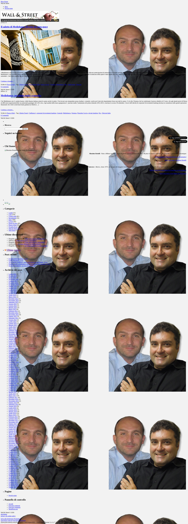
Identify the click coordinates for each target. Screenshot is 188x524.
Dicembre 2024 (13, 283)
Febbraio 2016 (13, 417)
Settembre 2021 (13, 337)
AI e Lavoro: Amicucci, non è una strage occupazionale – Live (28, 262)
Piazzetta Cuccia (82, 113)
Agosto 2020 (13, 355)
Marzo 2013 (12, 478)
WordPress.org (13, 509)
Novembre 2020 (14, 351)
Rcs (66, 84)
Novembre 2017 (14, 381)
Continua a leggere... (7, 81)
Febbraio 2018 (13, 376)
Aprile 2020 (12, 359)
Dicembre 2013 (13, 462)
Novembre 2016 (14, 401)
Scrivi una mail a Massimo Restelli (175, 160)
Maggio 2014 (13, 454)
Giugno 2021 (13, 343)
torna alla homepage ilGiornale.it (11, 519)
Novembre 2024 (14, 284)
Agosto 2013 (13, 470)
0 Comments (5, 87)
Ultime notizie (14, 250)
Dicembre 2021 (13, 332)
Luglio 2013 (12, 471)
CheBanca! (32, 113)
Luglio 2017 (12, 388)
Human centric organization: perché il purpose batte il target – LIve (29, 264)
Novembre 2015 (14, 422)
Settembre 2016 (13, 404)
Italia (10, 220)
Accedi (11, 504)
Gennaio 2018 (13, 378)
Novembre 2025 (14, 279)
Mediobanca (60, 84)
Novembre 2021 (14, 334)
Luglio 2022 (12, 322)
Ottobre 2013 (13, 466)
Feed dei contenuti (14, 505)
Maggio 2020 (13, 357)
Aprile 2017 (12, 394)
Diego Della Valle (34, 84)
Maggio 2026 (13, 276)
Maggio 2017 (13, 392)
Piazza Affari (11, 84)
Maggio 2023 (13, 307)
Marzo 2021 (12, 346)
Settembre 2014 (13, 447)
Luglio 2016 (12, 408)
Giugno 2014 (13, 452)
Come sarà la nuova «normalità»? (35, 239)
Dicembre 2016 (13, 399)
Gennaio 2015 (13, 440)
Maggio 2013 (13, 475)
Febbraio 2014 (13, 459)
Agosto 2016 (13, 406)
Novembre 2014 (14, 443)
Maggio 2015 (13, 433)
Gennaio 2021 (13, 350)
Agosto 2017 (13, 387)
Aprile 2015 (12, 434)
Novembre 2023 (14, 300)
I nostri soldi (12, 216)
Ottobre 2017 (13, 383)
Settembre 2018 (13, 371)
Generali (52, 84)
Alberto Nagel (23, 84)
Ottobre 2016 (13, 403)
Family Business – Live (16, 260)
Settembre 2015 (13, 425)
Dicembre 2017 (13, 380)
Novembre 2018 (14, 369)
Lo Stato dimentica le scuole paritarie (29, 244)
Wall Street (12, 230)
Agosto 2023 (13, 304)
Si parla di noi (13, 227)
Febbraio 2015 (13, 438)
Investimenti (12, 218)
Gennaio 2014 (13, 461)
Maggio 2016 (13, 411)
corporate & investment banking (46, 113)
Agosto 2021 (13, 339)
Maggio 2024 (13, 293)
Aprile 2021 (12, 344)
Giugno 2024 (13, 292)
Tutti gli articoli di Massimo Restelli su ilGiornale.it (170, 157)
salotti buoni (71, 84)
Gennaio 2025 (13, 281)
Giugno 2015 (13, 431)
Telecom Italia (106, 113)
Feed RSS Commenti (19, 520)
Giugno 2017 (13, 390)
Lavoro (11, 221)
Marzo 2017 (12, 396)
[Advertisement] (19, 188)
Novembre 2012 (14, 485)
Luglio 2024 (12, 290)
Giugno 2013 (13, 473)
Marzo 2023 (12, 309)
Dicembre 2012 (13, 484)
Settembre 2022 (13, 318)
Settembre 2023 (13, 302)
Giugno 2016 (13, 410)
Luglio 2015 (12, 429)
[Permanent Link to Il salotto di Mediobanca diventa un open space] (31, 69)
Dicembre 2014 (13, 441)
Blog (6, 7)
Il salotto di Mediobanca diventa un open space (24, 26)
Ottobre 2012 (13, 487)
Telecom (78, 84)
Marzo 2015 (12, 436)
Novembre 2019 (14, 362)
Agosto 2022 (13, 320)
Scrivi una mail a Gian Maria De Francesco (173, 173)
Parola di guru (13, 223)
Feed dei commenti (14, 507)
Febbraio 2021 (13, 348)
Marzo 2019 (12, 366)
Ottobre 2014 (13, 445)
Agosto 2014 (13, 448)
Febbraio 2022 (13, 330)
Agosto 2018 (13, 373)
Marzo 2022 (12, 329)
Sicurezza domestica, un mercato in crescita (22, 266)
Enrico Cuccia (45, 84)
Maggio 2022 (13, 325)
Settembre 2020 (13, 353)
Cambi (11, 213)
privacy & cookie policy (8, 516)
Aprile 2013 (12, 477)
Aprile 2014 (12, 455)
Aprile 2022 (12, 327)
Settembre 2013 (13, 468)
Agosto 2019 (13, 364)
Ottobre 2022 (13, 316)
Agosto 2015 (13, 427)
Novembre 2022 (14, 314)
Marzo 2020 (12, 360)
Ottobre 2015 (13, 424)
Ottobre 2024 (13, 286)
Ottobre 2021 (13, 336)
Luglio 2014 (12, 450)
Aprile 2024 (12, 295)
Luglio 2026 (12, 274)
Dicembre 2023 (13, 299)
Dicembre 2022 (13, 313)
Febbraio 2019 (13, 367)
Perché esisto (9, 8)
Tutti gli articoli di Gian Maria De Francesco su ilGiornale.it (167, 170)
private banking (93, 113)
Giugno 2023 (13, 306)
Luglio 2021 (12, 341)
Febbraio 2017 (13, 397)
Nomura (74, 113)
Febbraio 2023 (13, 311)
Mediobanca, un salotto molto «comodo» (21, 95)
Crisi (10, 214)
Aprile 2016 (12, 413)
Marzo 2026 (12, 277)
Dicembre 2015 (13, 420)
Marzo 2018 (12, 374)
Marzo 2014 (12, 457)
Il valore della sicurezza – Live (18, 259)
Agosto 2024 (13, 288)
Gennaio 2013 (13, 482)
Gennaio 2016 (13, 418)
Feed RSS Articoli (6, 520)
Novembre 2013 (14, 464)
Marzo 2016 (12, 415)
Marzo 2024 (12, 297)
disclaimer (4, 514)
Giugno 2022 (13, 323)
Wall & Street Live (14, 228)
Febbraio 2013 (13, 480)
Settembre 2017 (13, 385)
